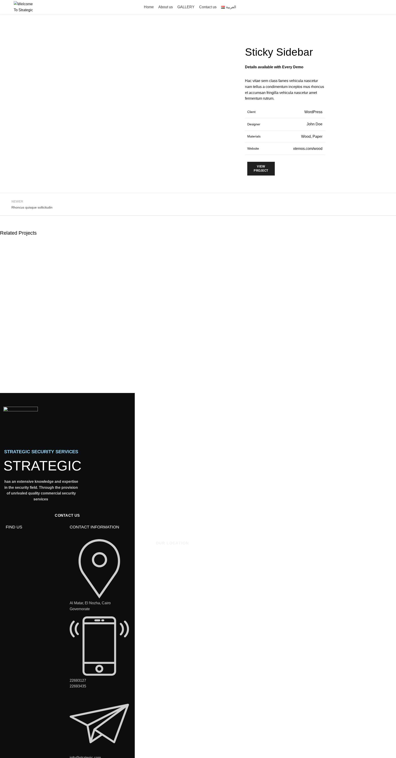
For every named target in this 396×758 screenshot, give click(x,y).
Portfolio (20, 38)
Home (4, 38)
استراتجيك (360, 7)
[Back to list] (198, 204)
